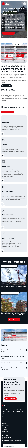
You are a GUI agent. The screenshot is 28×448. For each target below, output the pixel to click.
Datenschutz (5, 431)
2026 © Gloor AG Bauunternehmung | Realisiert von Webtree (12, 445)
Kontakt (4, 427)
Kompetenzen (5, 419)
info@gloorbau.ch (8, 435)
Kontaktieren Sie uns (8, 33)
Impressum (4, 429)
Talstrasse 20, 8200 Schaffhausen (12, 440)
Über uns (4, 421)
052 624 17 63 (7, 37)
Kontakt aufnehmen (10, 398)
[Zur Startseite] (10, 3)
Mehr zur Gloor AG (6, 85)
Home (3, 417)
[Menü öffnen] (24, 3)
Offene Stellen (5, 425)
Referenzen (5, 423)
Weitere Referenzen (14, 319)
